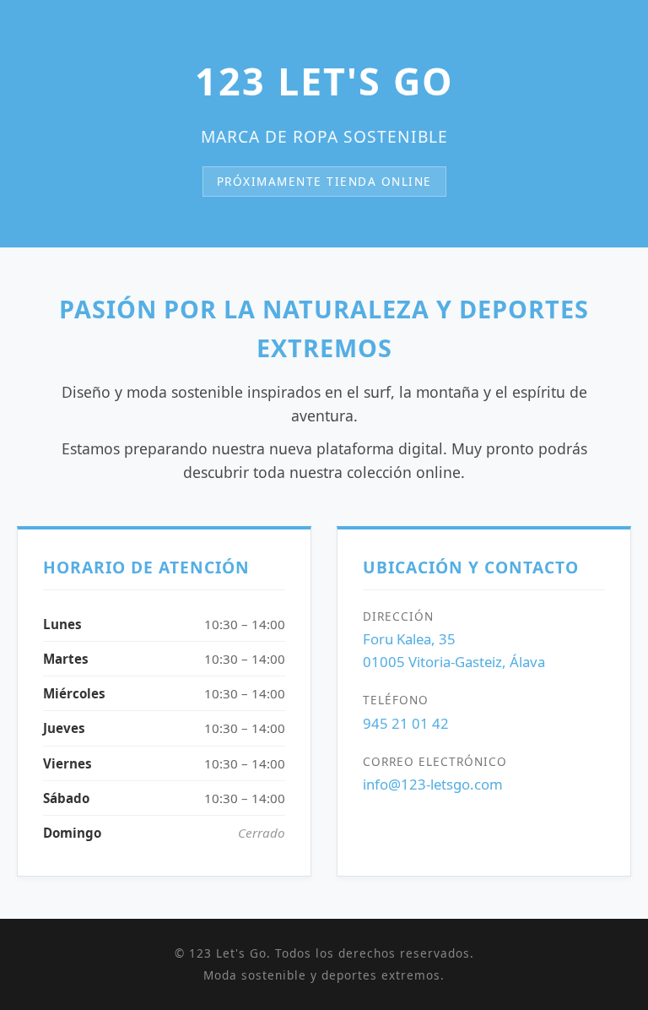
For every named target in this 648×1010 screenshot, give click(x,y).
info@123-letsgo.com (433, 784)
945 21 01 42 (406, 723)
